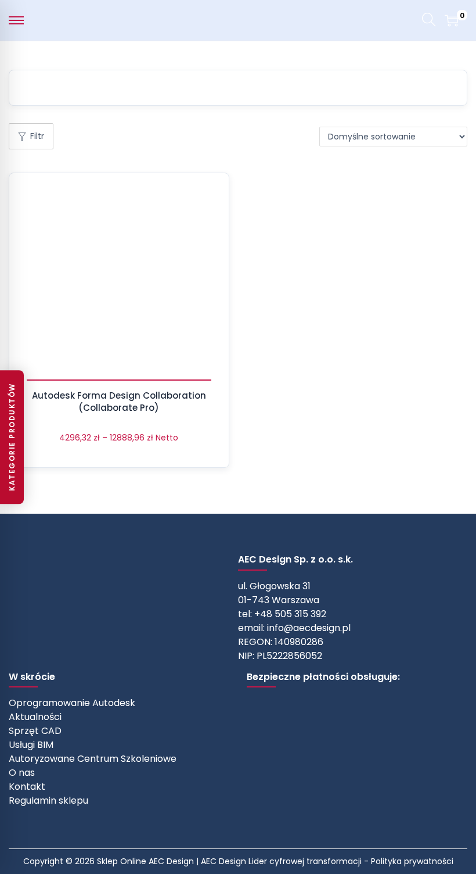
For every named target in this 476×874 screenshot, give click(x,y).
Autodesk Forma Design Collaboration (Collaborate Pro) (119, 401)
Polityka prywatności (412, 861)
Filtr (37, 136)
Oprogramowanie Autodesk (72, 703)
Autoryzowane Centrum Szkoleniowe (92, 758)
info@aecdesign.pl (309, 628)
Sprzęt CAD (35, 730)
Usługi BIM (31, 744)
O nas (22, 772)
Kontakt (27, 786)
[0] (452, 20)
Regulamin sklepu (48, 800)
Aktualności (35, 716)
